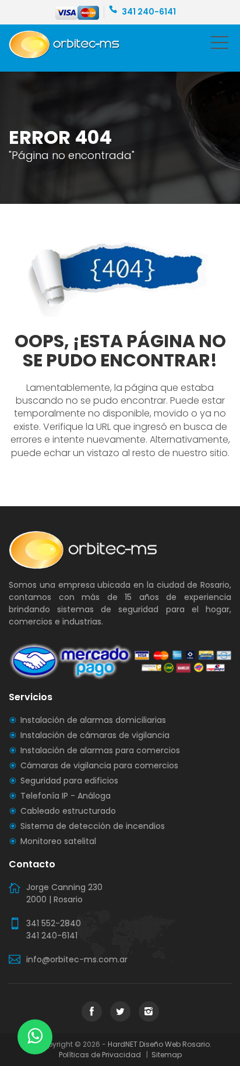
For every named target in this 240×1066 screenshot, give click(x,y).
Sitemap (166, 1055)
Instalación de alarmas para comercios (100, 750)
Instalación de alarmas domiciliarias (93, 720)
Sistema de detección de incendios (92, 826)
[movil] (219, 45)
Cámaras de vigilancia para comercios (99, 765)
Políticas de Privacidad (101, 1055)
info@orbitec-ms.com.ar (77, 959)
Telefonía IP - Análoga (65, 796)
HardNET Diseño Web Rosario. (159, 1044)
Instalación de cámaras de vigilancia (95, 735)
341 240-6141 (149, 11)
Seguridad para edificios (69, 780)
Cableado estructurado (68, 811)
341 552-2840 (53, 923)
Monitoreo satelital (58, 841)
